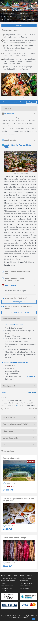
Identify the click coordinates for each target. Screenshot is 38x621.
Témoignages (14, 102)
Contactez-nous (25, 585)
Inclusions (5, 102)
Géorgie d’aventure (26, 575)
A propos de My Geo (26, 583)
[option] (19, 84)
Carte (22, 102)
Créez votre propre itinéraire (19, 312)
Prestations (24, 580)
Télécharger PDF (19, 302)
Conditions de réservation (9, 578)
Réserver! (19, 25)
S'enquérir (31, 102)
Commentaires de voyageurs (7, 589)
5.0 (12, 9)
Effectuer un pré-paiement (9, 575)
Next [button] (34, 84)
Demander (33, 619)
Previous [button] (4, 84)
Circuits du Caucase (26, 578)
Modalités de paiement (8, 580)
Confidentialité (25, 588)
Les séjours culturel (7, 585)
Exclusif (4, 583)
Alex (17, 405)
